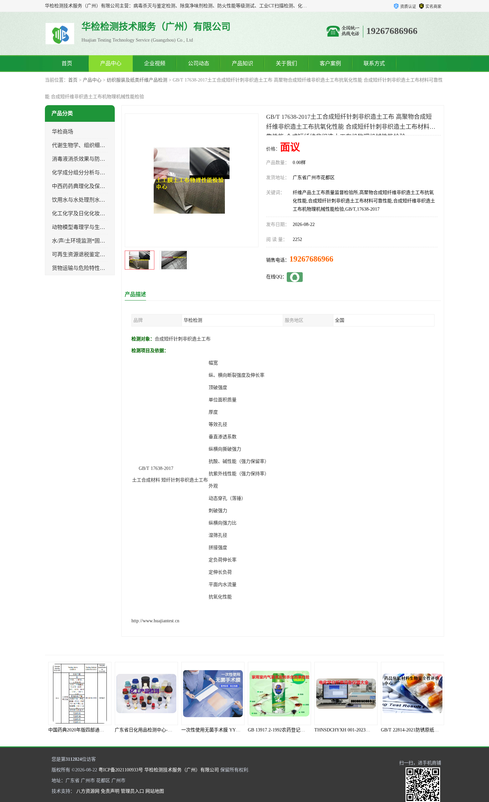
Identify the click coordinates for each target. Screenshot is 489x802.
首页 (67, 63)
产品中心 (110, 63)
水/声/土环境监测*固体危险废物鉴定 (94, 241)
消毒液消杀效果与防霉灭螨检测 (89, 159)
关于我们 (286, 63)
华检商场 (62, 131)
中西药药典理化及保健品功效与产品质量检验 (105, 186)
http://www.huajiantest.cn (155, 620)
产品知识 (242, 63)
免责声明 (110, 791)
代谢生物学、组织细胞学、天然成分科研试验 (105, 145)
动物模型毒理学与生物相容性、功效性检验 (102, 227)
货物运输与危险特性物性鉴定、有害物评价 (102, 268)
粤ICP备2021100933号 (120, 769)
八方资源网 (87, 791)
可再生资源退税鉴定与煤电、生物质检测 (100, 254)
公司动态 (198, 63)
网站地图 (154, 791)
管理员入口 (132, 791)
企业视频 (154, 63)
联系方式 (374, 63)
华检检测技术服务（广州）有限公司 (181, 769)
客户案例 (330, 63)
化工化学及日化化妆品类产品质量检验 (97, 213)
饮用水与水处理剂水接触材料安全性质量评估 (105, 200)
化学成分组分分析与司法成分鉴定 (92, 172)
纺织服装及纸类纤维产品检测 (137, 80)
